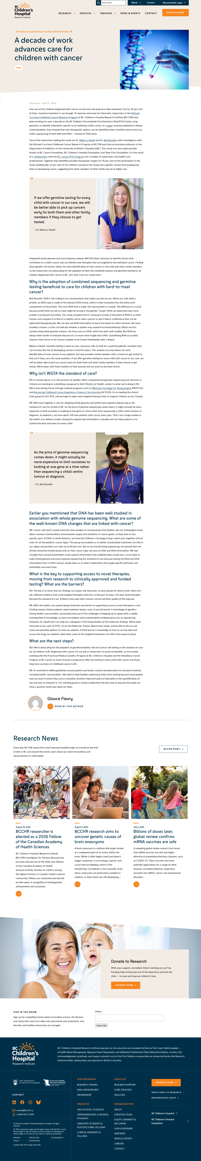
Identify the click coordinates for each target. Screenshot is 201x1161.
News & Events (123, 1138)
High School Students (90, 1109)
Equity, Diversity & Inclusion (125, 1121)
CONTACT (151, 13)
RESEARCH (65, 13)
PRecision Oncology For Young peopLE (111, 388)
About (134, 2)
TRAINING (106, 13)
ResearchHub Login (172, 2)
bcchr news (172, 749)
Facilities (119, 1094)
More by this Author (69, 706)
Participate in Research (166, 1092)
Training (83, 1104)
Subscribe (101, 1025)
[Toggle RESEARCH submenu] (74, 13)
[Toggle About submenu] (140, 2)
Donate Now (164, 1082)
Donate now (175, 12)
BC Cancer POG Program (70, 156)
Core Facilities (123, 1089)
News (18, 67)
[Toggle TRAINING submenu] (115, 13)
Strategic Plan (123, 1114)
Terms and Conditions (34, 1139)
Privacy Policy (16, 1139)
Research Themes (87, 1084)
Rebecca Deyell (87, 140)
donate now (124, 985)
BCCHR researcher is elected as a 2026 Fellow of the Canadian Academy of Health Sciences (39, 839)
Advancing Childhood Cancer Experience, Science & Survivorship (67, 392)
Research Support (125, 1084)
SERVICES (86, 13)
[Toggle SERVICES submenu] (94, 13)
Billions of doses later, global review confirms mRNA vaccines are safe (154, 836)
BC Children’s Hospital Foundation (163, 1121)
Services (120, 1079)
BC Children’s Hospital (163, 1113)
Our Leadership (123, 1128)
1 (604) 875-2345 (25, 1114)
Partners (119, 1133)
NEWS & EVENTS (130, 13)
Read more (30, 893)
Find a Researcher (87, 1089)
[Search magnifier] (98, 2)
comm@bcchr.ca (24, 1110)
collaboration (41, 156)
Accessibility (57, 1137)
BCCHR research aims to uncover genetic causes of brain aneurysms (98, 836)
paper (110, 125)
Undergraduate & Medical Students (93, 1116)
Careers (151, 2)
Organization (124, 1104)
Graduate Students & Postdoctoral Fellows (91, 1125)
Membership (84, 1094)
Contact (119, 1148)
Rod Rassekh (110, 140)
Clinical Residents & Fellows (89, 1134)
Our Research (86, 1079)
